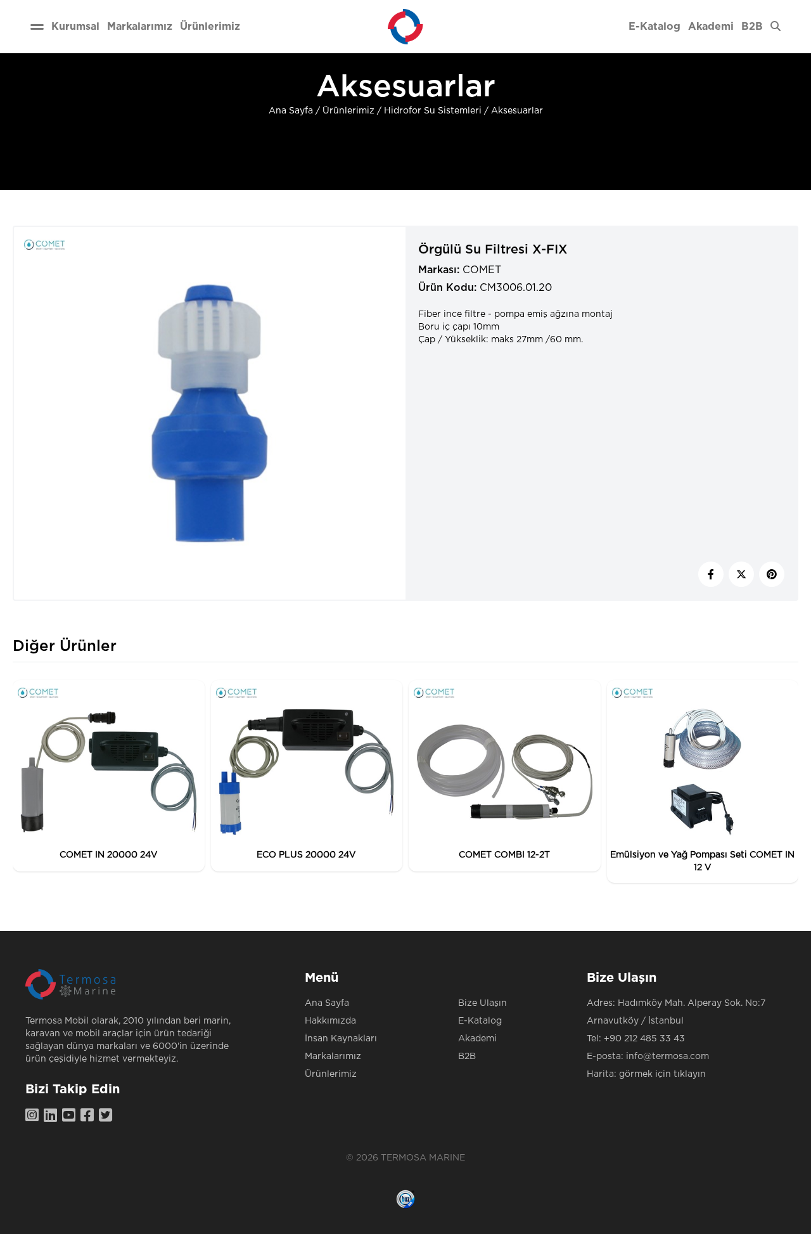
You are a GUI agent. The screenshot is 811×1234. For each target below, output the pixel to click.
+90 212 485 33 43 (644, 1038)
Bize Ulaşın (482, 1003)
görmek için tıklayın (662, 1074)
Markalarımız (333, 1056)
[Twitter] (108, 1116)
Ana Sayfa (291, 110)
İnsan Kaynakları (341, 1038)
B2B (467, 1056)
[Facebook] (89, 1116)
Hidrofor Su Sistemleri (433, 110)
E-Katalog (480, 1021)
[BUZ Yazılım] (405, 1199)
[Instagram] (34, 1116)
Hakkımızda (330, 1021)
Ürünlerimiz (348, 110)
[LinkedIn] (53, 1116)
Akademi (477, 1038)
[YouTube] (71, 1116)
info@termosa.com (667, 1056)
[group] (109, 775)
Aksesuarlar (517, 110)
